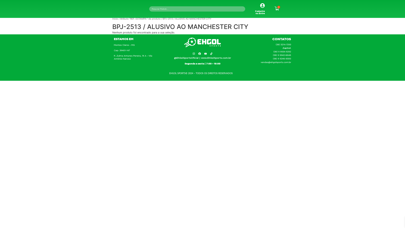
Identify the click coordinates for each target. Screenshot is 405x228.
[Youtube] (205, 53)
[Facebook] (199, 53)
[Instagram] (193, 53)
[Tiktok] (211, 53)
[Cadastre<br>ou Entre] (262, 5)
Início (115, 18)
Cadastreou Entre (260, 12)
